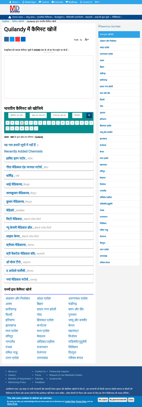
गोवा (101, 106)
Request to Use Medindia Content (65, 375)
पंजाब (102, 210)
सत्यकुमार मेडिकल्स (17, 193)
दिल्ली (102, 99)
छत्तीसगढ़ (103, 80)
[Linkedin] (23, 39)
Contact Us (87, 2)
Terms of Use (12, 404)
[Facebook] (6, 39)
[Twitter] (12, 39)
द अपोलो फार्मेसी (16, 271)
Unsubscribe (55, 378)
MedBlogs (73, 2)
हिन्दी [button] (97, 2)
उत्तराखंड (103, 256)
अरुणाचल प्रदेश (106, 54)
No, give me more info (118, 400)
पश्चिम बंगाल (105, 262)
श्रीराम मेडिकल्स (16, 245)
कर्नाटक (103, 145)
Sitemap (39, 378)
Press (38, 375)
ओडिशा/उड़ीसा (106, 197)
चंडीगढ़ (103, 73)
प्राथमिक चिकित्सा (44, 17)
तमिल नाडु (104, 230)
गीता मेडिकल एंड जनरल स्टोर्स (24, 167)
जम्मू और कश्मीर (106, 132)
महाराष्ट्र (103, 164)
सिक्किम (103, 223)
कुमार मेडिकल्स (15, 202)
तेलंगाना (103, 236)
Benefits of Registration (19, 378)
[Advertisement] (46, 76)
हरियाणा (103, 119)
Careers (45, 2)
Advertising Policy (17, 382)
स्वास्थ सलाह (17, 17)
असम (102, 60)
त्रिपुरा (102, 243)
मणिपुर (102, 171)
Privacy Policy (81, 401)
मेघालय (103, 177)
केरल (102, 151)
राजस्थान (103, 216)
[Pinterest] (17, 39)
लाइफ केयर (13, 236)
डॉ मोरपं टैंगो (13, 262)
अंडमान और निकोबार (108, 41)
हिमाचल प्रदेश (105, 125)
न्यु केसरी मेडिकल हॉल (19, 227)
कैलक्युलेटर (59, 17)
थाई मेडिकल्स (14, 184)
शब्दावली (88, 17)
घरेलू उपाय (30, 17)
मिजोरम (103, 184)
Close (131, 400)
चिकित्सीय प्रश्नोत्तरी (74, 17)
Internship (58, 2)
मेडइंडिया (5, 21)
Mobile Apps (30, 2)
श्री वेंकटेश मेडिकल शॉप (20, 254)
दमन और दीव (105, 93)
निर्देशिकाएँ (116, 17)
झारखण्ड (103, 138)
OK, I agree (103, 400)
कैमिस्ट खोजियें (18, 21)
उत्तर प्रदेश (104, 249)
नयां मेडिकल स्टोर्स (17, 279)
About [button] (15, 2)
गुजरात (102, 112)
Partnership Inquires (59, 371)
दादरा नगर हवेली (106, 86)
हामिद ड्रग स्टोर (16, 158)
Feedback (40, 382)
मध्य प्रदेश (104, 158)
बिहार (102, 67)
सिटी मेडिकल (14, 219)
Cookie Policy (70, 401)
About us (12, 371)
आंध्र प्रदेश (104, 47)
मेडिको (10, 210)
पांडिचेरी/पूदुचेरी (106, 203)
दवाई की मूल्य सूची (102, 17)
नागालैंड (103, 190)
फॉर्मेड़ (10, 176)
